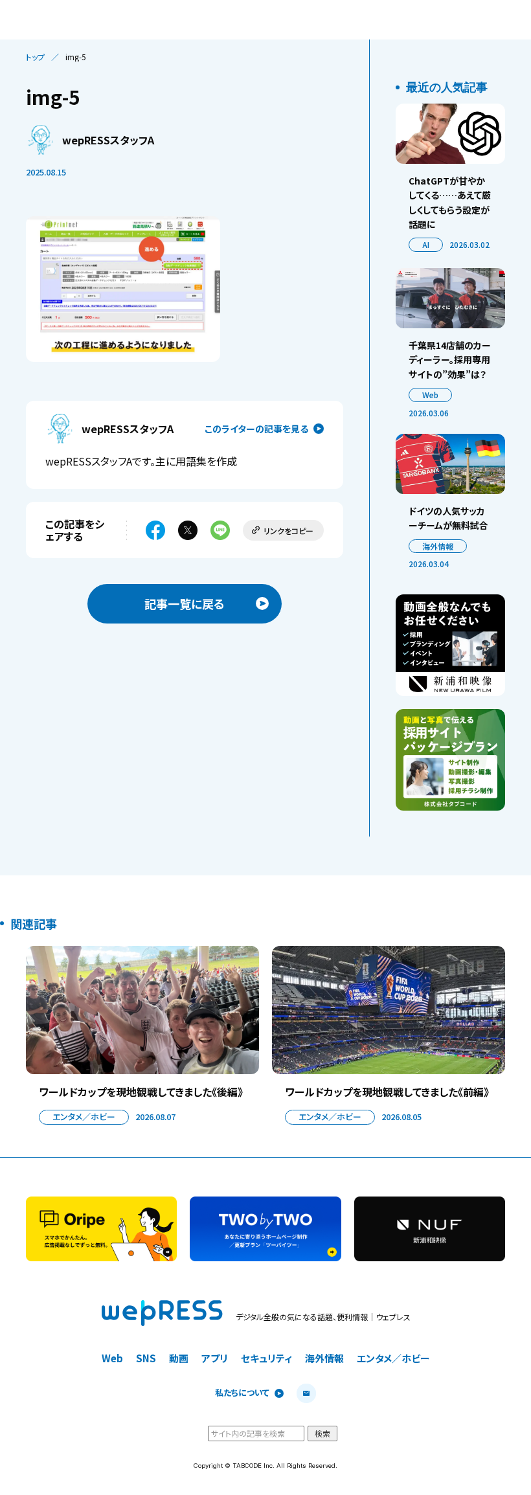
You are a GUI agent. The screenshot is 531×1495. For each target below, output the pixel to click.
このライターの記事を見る (256, 428)
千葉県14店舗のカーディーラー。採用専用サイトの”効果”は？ (450, 360)
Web (430, 394)
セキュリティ (266, 1358)
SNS (146, 1358)
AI (425, 244)
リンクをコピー (288, 530)
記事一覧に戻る (184, 603)
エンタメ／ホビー (83, 1116)
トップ (35, 57)
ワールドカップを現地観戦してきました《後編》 (141, 1091)
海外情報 (437, 546)
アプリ (214, 1358)
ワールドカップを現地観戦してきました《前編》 (387, 1091)
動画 (178, 1358)
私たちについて (242, 1393)
